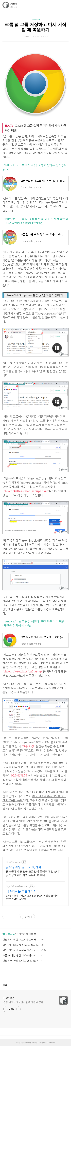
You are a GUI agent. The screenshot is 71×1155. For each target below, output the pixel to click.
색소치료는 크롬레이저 (21, 891)
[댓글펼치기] (8, 985)
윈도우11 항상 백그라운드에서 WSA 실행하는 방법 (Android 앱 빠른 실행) (21, 939)
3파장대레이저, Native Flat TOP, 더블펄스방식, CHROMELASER (32, 897)
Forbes (13, 4)
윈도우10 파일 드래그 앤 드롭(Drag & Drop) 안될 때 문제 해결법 (21, 960)
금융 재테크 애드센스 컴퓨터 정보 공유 (23, 1002)
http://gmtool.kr (13, 862)
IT (4, 934)
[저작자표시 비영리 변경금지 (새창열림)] (39, 916)
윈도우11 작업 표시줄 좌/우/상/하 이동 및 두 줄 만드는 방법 (21, 950)
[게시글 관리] (17, 916)
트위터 (43, 973)
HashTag (8, 997)
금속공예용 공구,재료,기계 (23, 867)
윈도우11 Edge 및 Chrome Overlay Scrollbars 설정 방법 (21, 945)
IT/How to (35, 19)
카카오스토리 (35, 973)
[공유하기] (13, 916)
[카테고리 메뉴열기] (65, 5)
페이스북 (28, 973)
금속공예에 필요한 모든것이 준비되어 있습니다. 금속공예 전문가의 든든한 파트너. (34, 873)
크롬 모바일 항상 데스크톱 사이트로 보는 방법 (21, 955)
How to (11, 934)
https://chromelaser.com (17, 886)
